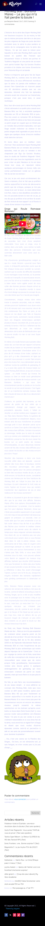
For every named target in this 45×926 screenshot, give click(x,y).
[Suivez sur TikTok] (18, 915)
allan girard (9, 874)
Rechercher (35, 813)
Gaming (31, 21)
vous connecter (20, 799)
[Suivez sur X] (10, 915)
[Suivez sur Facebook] (6, 915)
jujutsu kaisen (9, 867)
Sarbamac (8, 860)
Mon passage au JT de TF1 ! (23, 888)
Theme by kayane (13, 908)
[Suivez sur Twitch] (23, 915)
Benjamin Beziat (12, 21)
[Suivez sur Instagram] (14, 915)
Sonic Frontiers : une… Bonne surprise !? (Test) (21, 843)
